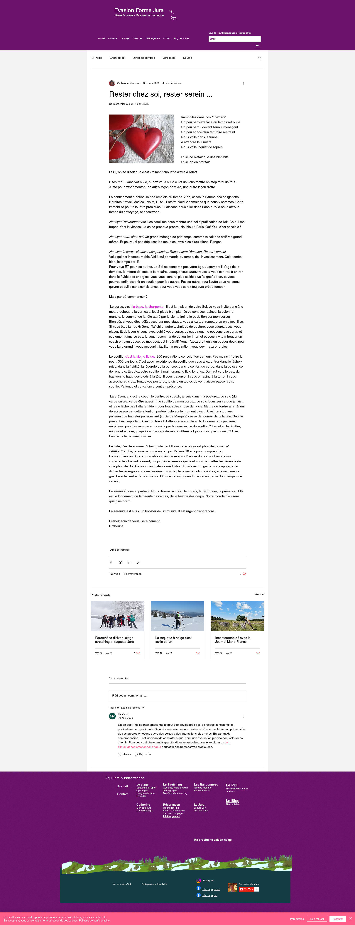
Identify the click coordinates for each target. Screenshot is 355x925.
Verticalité (168, 57)
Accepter (338, 919)
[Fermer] (350, 918)
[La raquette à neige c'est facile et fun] (177, 616)
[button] (259, 57)
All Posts (96, 57)
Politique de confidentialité (94, 920)
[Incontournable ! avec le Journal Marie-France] (237, 616)
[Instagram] (198, 880)
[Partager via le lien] (138, 562)
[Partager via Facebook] (111, 562)
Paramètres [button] (297, 919)
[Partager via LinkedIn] (129, 562)
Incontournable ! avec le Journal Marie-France (233, 640)
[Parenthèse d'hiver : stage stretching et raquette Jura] (117, 616)
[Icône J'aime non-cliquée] (120, 754)
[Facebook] (198, 888)
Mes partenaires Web (122, 884)
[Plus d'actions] (243, 83)
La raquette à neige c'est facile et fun (173, 640)
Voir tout (259, 594)
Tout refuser (317, 919)
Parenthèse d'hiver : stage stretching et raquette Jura (114, 640)
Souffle (187, 57)
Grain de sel (117, 57)
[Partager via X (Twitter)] (120, 562)
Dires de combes (144, 57)
